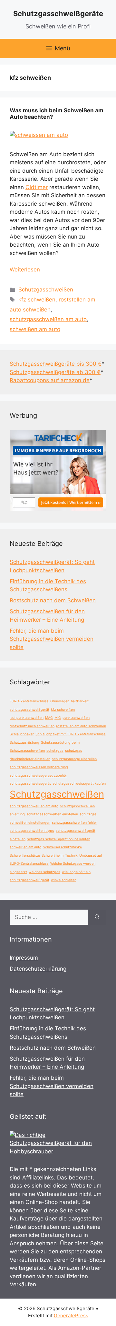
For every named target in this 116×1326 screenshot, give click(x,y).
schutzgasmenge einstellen (74, 759)
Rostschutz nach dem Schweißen (53, 600)
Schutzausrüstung (24, 742)
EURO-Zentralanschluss (29, 701)
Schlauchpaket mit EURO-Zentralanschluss (70, 734)
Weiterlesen (25, 269)
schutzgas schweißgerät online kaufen (58, 839)
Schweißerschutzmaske (62, 847)
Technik (71, 855)
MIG (57, 718)
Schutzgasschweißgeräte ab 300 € (55, 372)
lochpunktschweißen (27, 718)
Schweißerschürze (25, 855)
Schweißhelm (52, 855)
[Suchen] (97, 917)
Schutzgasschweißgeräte (58, 13)
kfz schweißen (36, 299)
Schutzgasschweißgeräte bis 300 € (56, 364)
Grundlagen (59, 701)
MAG (49, 718)
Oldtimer (36, 187)
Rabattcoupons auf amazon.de (50, 380)
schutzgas (54, 751)
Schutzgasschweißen (45, 289)
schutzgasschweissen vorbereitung (39, 767)
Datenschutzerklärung (38, 968)
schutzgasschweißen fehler (74, 823)
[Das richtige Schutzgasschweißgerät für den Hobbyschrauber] (58, 1151)
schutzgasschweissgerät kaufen (79, 783)
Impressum (24, 957)
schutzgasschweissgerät (30, 783)
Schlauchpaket (22, 734)
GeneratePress (71, 1315)
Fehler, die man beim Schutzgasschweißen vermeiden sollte (51, 638)
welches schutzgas (44, 872)
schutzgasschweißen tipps (32, 831)
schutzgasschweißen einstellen (52, 814)
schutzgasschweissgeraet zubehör (38, 775)
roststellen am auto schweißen (81, 726)
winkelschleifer (63, 880)
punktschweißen (76, 718)
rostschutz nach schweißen (32, 726)
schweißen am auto (35, 329)
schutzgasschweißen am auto (48, 319)
